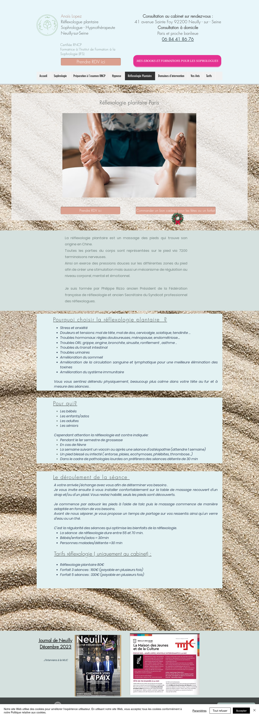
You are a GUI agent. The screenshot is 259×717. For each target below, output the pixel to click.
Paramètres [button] (199, 710)
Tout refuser (220, 710)
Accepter (241, 710)
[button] (117, 76)
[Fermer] (254, 710)
